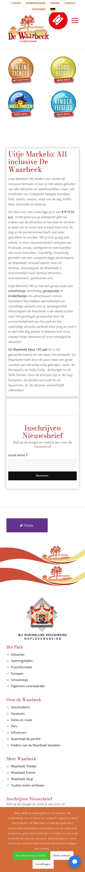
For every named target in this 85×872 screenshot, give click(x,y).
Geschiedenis (20, 707)
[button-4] (64, 104)
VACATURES (38, 9)
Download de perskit (25, 739)
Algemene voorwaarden (28, 686)
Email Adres (18, 455)
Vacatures (18, 713)
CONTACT (70, 3)
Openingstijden (22, 661)
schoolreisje (16, 291)
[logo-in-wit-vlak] (35, 30)
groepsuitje (51, 291)
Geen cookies (61, 855)
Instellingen (43, 864)
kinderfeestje (17, 296)
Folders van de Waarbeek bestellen (36, 745)
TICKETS (16, 3)
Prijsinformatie (21, 667)
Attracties (17, 654)
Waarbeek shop (22, 779)
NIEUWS (54, 3)
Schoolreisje (19, 680)
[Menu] (73, 20)
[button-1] (21, 70)
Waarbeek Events (23, 772)
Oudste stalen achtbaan (27, 785)
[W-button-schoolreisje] (64, 70)
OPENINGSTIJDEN (35, 3)
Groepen (17, 673)
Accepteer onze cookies (31, 855)
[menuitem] (16, 3)
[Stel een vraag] (74, 862)
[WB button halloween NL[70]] (21, 104)
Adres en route (21, 720)
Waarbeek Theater (24, 766)
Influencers (19, 732)
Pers (14, 726)
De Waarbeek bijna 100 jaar (28, 349)
